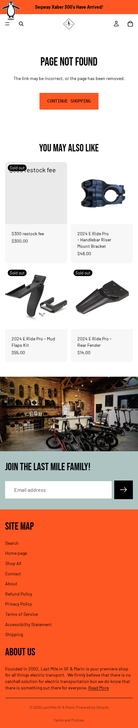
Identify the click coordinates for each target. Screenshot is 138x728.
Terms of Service (21, 614)
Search (12, 543)
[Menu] (7, 23)
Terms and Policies (69, 720)
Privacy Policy (18, 604)
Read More (98, 687)
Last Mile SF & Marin (58, 707)
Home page (16, 553)
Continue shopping (69, 100)
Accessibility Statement (28, 624)
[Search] (21, 24)
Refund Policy (18, 594)
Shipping (14, 634)
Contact (13, 573)
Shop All (13, 563)
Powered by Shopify (92, 707)
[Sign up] (123, 490)
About (11, 583)
